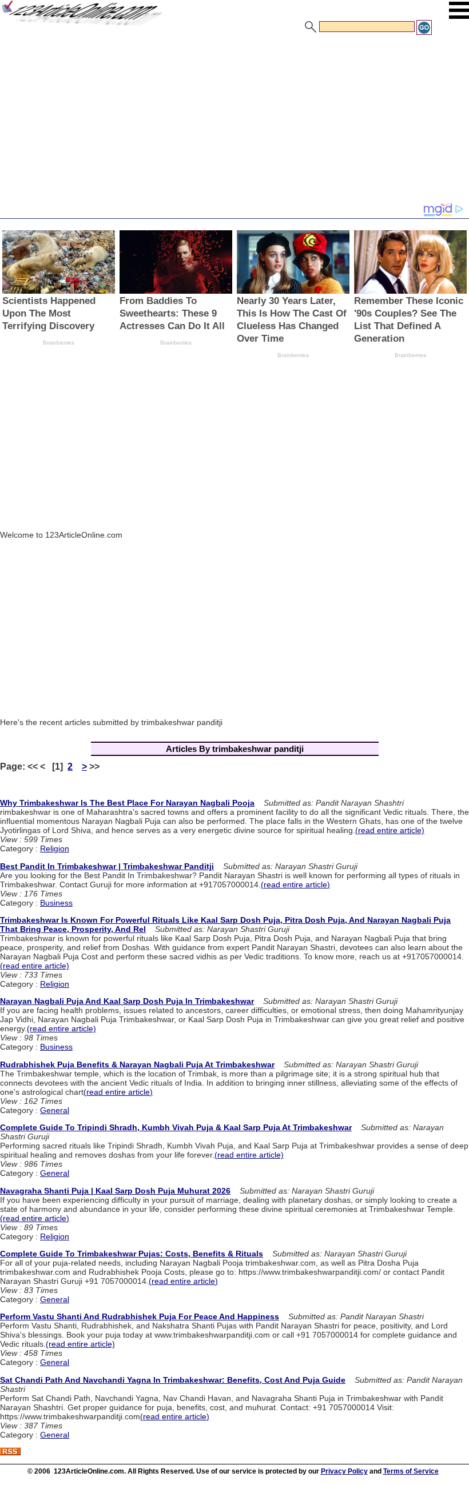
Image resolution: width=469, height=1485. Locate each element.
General (54, 1110)
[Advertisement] (234, 122)
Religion (54, 848)
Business (56, 902)
